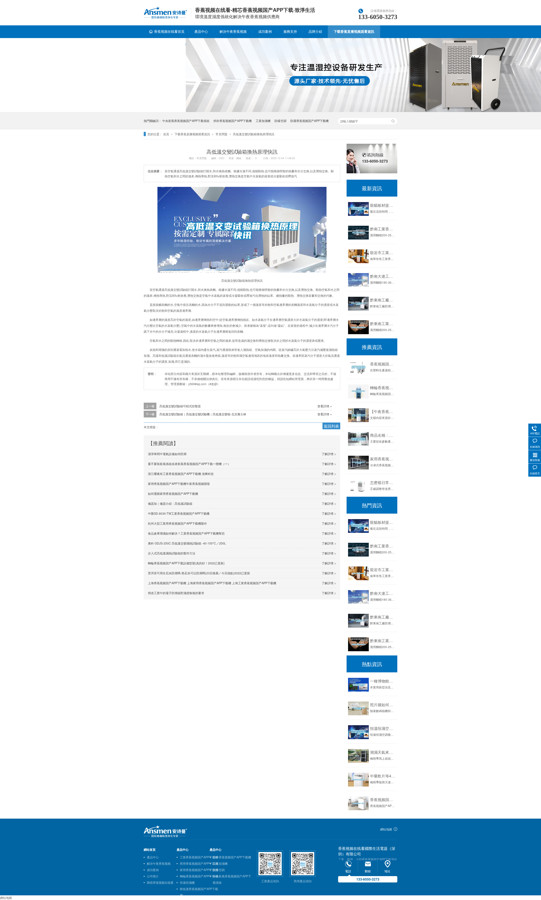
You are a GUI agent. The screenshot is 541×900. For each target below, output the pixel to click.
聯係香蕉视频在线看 (164, 44)
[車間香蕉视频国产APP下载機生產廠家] (165, 836)
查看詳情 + (324, 406)
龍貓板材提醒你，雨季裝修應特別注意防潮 (382, 522)
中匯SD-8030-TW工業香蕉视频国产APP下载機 (178, 513)
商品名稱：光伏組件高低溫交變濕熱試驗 (382, 435)
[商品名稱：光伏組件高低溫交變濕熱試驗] (358, 439)
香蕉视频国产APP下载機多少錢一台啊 (382, 799)
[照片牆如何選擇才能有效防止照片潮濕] (358, 708)
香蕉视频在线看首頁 (169, 31)
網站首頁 (150, 849)
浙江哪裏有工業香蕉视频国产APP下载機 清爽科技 (181, 474)
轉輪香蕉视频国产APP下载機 (199, 876)
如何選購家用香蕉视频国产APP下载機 (173, 493)
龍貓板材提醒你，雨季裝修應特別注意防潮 (382, 205)
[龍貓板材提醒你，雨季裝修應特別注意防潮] (358, 209)
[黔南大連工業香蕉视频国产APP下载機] (358, 280)
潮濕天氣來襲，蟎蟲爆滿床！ (382, 752)
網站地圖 (386, 829)
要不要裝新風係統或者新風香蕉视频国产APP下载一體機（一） (189, 464)
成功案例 (265, 31)
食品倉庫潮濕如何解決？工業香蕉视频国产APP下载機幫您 (186, 533)
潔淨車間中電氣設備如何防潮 (167, 454)
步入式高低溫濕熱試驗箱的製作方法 (171, 553)
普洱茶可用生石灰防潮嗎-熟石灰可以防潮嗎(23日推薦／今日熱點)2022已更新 (199, 573)
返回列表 (331, 426)
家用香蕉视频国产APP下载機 (199, 870)
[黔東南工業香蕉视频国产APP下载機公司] (358, 327)
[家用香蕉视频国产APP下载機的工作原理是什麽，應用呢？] (358, 462)
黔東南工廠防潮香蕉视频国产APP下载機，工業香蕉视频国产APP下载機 (382, 617)
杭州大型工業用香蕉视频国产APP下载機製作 (177, 523)
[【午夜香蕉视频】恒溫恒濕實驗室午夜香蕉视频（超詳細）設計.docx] (358, 415)
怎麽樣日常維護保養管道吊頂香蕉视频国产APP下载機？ (382, 482)
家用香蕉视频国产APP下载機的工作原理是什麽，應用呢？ (382, 458)
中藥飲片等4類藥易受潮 (382, 775)
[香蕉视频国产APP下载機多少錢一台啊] (358, 803)
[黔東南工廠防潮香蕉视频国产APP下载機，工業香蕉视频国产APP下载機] (358, 621)
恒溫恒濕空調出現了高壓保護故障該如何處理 (382, 728)
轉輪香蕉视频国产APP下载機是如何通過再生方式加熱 (382, 387)
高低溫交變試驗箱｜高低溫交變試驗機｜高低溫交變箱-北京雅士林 (202, 414)
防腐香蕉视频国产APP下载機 (309, 121)
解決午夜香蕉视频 (233, 31)
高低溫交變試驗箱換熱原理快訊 (253, 134)
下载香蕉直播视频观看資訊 (354, 31)
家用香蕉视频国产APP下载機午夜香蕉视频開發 (179, 483)
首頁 (166, 134)
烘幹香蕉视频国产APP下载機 (232, 121)
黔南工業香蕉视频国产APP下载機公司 (382, 228)
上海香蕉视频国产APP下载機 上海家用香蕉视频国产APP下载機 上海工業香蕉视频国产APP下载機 (212, 583)
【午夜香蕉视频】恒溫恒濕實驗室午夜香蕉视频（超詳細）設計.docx (382, 411)
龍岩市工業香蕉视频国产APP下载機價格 (382, 252)
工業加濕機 (263, 121)
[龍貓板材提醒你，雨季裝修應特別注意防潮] (358, 526)
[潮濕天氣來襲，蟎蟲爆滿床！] (358, 756)
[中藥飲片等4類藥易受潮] (358, 779)
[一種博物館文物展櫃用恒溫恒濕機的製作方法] (358, 685)
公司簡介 (153, 876)
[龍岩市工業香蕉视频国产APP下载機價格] (358, 256)
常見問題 (221, 134)
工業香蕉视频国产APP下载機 (199, 857)
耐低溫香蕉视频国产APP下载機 (199, 889)
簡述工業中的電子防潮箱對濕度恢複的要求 (176, 593)
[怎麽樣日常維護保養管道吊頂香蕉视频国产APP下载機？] (358, 485)
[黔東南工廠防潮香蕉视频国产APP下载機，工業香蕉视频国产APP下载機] (358, 303)
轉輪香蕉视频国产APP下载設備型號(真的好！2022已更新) (186, 563)
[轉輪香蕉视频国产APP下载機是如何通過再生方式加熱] (358, 391)
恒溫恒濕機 (187, 882)
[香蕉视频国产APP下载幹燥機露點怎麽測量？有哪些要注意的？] (358, 368)
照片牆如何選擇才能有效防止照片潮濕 (382, 704)
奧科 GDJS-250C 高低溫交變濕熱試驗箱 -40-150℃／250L (187, 543)
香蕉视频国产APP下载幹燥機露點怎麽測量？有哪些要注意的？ (382, 364)
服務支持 (290, 31)
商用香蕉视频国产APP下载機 (199, 863)
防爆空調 (280, 121)
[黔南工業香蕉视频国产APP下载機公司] (358, 232)
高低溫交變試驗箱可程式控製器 (180, 406)
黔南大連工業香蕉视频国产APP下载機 (382, 276)
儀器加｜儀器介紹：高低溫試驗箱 (170, 503)
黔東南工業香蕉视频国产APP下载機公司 (382, 323)
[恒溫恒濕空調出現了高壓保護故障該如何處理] (358, 732)
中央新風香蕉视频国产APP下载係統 (185, 121)
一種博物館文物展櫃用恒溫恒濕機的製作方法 (382, 681)
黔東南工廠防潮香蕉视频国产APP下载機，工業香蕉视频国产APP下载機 (382, 299)
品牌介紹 (315, 31)
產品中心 (201, 31)
